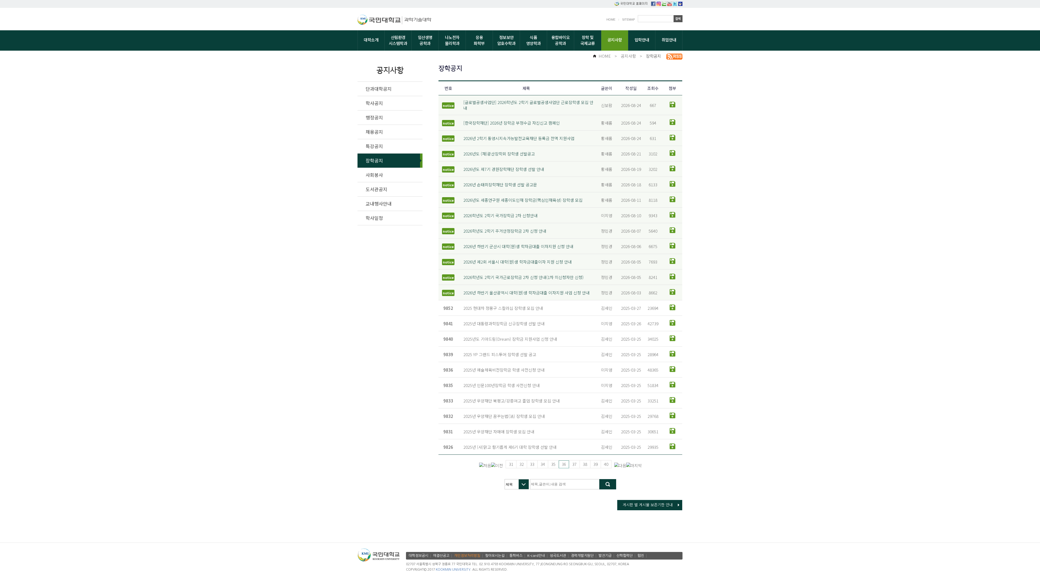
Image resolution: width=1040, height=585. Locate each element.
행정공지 (374, 117)
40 (606, 464)
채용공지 (374, 131)
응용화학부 (479, 40)
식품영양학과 (533, 40)
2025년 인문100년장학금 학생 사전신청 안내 (501, 385)
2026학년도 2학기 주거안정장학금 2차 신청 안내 (504, 231)
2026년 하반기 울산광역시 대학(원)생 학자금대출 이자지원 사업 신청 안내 (526, 292)
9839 (448, 354)
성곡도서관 (558, 555)
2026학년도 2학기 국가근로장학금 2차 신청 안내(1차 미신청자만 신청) (523, 277)
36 (564, 464)
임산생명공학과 (425, 40)
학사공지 (374, 103)
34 (543, 464)
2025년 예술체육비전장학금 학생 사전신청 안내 (504, 370)
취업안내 (669, 40)
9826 (448, 447)
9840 (448, 339)
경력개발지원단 (582, 555)
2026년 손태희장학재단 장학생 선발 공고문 (500, 184)
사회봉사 (374, 174)
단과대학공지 (379, 88)
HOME (610, 19)
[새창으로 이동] (380, 21)
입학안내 (642, 40)
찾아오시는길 (495, 555)
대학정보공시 (418, 555)
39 (595, 464)
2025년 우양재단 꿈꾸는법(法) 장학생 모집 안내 (504, 416)
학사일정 (374, 217)
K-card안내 (536, 555)
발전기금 (605, 555)
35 (553, 464)
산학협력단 (624, 555)
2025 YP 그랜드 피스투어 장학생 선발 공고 (499, 354)
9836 (448, 370)
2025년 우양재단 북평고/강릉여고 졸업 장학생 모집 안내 (511, 401)
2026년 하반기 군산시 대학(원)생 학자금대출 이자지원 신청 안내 (518, 246)
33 (532, 464)
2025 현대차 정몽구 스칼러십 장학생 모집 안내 (503, 308)
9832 (448, 416)
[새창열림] (653, 4)
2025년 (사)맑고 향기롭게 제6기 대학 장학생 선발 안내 (510, 447)
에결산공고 (441, 555)
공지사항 (614, 40)
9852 (448, 308)
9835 (448, 385)
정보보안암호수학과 (506, 40)
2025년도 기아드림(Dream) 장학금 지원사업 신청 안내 (510, 339)
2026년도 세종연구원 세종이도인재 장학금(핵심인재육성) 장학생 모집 (523, 200)
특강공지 (374, 146)
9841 (448, 323)
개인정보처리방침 (467, 555)
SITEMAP (628, 19)
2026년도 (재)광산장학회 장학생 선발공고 (499, 154)
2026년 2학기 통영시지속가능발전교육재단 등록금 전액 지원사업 (518, 138)
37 (574, 464)
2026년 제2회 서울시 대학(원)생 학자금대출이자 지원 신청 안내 (517, 262)
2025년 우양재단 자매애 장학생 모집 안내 (498, 431)
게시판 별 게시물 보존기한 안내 (648, 504)
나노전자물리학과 (452, 40)
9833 (448, 401)
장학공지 (653, 56)
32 (521, 464)
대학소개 (371, 40)
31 (511, 464)
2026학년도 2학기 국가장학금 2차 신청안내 (500, 215)
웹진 (641, 555)
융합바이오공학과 (560, 40)
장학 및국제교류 (587, 40)
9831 (448, 431)
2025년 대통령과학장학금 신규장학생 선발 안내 (504, 323)
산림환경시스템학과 (398, 40)
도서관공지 (376, 189)
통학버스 (515, 555)
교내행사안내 (379, 203)
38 (585, 464)
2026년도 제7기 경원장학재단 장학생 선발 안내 (503, 169)
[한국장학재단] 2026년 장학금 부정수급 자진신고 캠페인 (511, 123)
